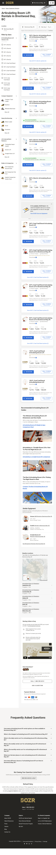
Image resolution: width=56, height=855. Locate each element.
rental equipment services (34, 625)
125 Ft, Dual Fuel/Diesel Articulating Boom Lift (37, 352)
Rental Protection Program (26, 823)
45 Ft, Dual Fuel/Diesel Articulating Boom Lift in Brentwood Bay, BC (40, 251)
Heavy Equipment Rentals (12, 8)
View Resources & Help (29, 778)
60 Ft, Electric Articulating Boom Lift (40, 179)
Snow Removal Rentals (25, 821)
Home (3, 8)
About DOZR (7, 818)
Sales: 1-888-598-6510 (28, 807)
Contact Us (7, 832)
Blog (5, 829)
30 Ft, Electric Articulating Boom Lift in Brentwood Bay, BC (40, 36)
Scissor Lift (41, 516)
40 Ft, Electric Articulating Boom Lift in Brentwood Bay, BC (40, 102)
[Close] (51, 203)
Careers (6, 826)
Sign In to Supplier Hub (44, 818)
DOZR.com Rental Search (25, 818)
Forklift (40, 525)
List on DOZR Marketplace (45, 821)
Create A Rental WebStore (45, 823)
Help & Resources (9, 821)
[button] (9, 40)
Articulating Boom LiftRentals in (30, 584)
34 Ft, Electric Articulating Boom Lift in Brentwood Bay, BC (40, 69)
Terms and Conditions (28, 841)
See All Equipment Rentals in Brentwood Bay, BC (34, 543)
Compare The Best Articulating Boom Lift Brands (35, 487)
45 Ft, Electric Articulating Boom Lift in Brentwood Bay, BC (40, 140)
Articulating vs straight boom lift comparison (36, 457)
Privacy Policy (38, 841)
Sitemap (45, 841)
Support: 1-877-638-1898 (28, 809)
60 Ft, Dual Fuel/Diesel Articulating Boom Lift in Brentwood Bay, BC (40, 285)
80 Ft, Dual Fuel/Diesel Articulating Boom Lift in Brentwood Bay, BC (40, 319)
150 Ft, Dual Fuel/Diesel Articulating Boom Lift (37, 381)
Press (5, 823)
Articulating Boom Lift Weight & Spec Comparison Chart (34, 426)
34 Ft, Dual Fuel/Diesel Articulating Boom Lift (40, 224)
